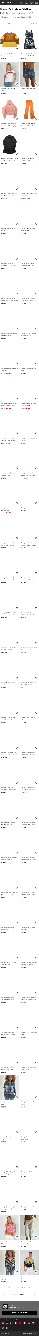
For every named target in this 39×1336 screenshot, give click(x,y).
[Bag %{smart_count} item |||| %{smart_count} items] (36, 2)
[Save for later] (16, 49)
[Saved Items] (31, 2)
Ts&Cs (35, 1333)
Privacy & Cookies (27, 1333)
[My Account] (26, 2)
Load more (19, 1294)
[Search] (21, 2)
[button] (2, 1323)
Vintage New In (6, 17)
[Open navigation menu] (3, 2)
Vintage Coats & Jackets (23, 17)
